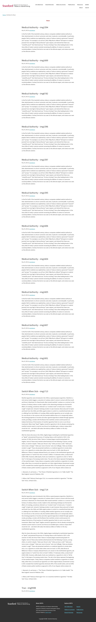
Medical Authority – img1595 (35, 192)
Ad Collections (68, 606)
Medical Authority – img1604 (35, 259)
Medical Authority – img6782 (35, 93)
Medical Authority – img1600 (35, 60)
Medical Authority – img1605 (35, 292)
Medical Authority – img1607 (35, 325)
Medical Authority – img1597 (35, 159)
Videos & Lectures (69, 609)
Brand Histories (68, 612)
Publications (79, 609)
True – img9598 (29, 587)
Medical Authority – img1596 (35, 126)
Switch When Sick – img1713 (35, 391)
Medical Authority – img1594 (35, 27)
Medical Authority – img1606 (35, 225)
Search (78, 606)
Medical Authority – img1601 (35, 358)
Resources (79, 612)
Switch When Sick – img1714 (35, 489)
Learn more (48, 612)
